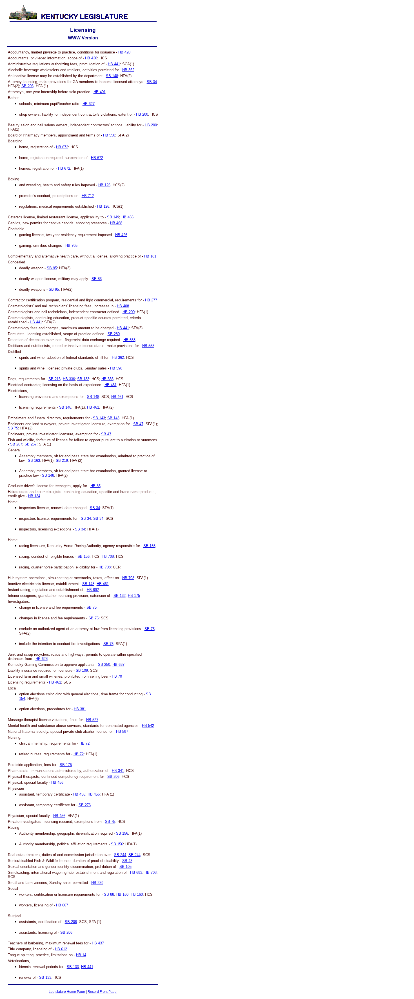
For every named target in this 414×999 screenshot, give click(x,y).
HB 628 (41, 659)
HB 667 (62, 905)
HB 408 (123, 306)
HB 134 (34, 496)
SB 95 (52, 268)
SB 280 (114, 334)
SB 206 (27, 86)
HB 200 (142, 114)
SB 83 (97, 279)
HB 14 (81, 955)
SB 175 (66, 765)
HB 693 (136, 872)
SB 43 (127, 861)
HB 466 (127, 217)
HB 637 (118, 664)
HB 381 (80, 709)
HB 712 (88, 196)
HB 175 (134, 595)
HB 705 (71, 245)
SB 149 (113, 217)
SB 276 (85, 805)
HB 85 (95, 486)
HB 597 (122, 731)
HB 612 (61, 949)
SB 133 (83, 379)
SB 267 (16, 444)
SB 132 (119, 595)
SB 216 (54, 379)
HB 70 (117, 676)
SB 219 (62, 460)
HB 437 (98, 943)
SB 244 (120, 855)
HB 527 (92, 720)
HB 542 (148, 726)
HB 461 (110, 385)
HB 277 (151, 300)
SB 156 (149, 546)
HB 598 (116, 368)
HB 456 (57, 782)
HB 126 (104, 185)
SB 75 (13, 428)
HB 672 (62, 147)
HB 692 (93, 590)
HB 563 (129, 340)
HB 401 (100, 92)
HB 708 (108, 556)
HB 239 (97, 883)
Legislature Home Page (67, 992)
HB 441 (114, 64)
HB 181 (150, 256)
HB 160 (122, 894)
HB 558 (109, 135)
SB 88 (109, 894)
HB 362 (128, 70)
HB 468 (116, 223)
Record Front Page (102, 992)
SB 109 (82, 670)
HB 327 (89, 104)
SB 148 (112, 76)
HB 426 (121, 235)
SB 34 (152, 82)
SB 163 (34, 460)
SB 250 (104, 664)
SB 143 (99, 418)
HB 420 (124, 52)
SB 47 (138, 424)
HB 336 (69, 379)
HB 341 (118, 771)
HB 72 (84, 743)
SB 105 (125, 866)
